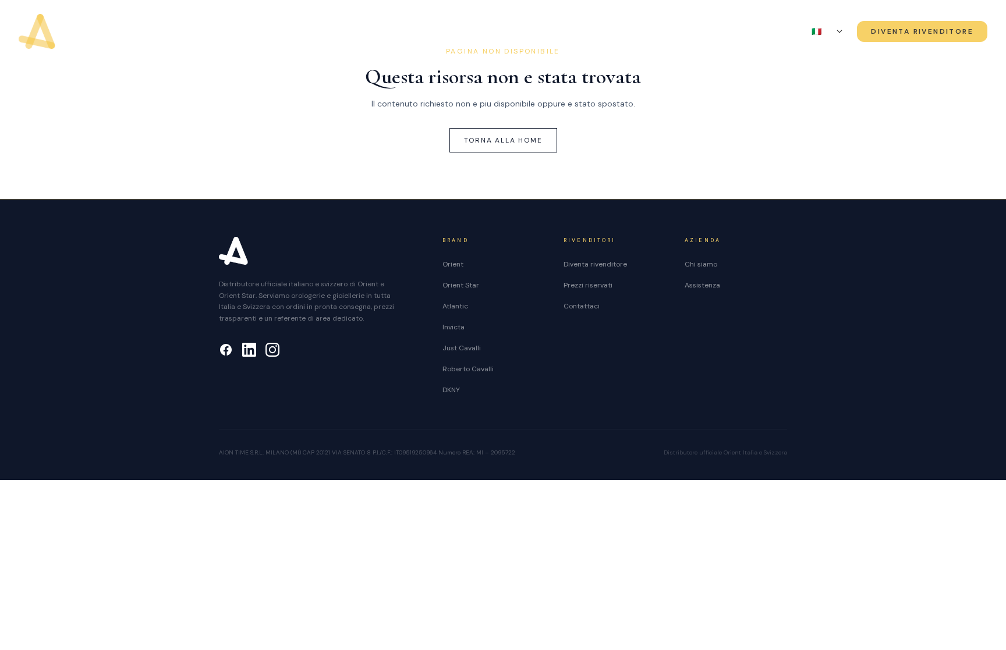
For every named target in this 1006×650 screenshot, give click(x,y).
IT (822, 31)
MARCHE (495, 32)
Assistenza (748, 32)
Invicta (453, 327)
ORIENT (247, 32)
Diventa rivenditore (595, 264)
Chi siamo (624, 32)
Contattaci (582, 306)
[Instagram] (272, 350)
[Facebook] (226, 350)
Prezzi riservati (588, 285)
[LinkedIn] (249, 350)
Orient (452, 264)
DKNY (451, 390)
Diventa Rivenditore (922, 31)
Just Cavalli (461, 348)
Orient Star (460, 285)
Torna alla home (503, 140)
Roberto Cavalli (468, 369)
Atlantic (455, 306)
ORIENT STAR (365, 32)
